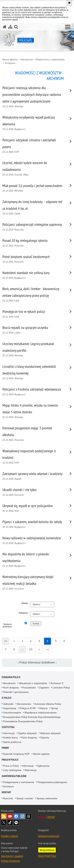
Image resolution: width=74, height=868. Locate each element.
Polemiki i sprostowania (16, 692)
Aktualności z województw (33, 683)
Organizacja (9, 708)
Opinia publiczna (12, 742)
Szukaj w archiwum (7, 625)
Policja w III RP (28, 708)
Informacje (9, 733)
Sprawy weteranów (46, 798)
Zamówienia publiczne (14, 776)
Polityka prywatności (10, 860)
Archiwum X (56, 683)
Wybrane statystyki (50, 733)
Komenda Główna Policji (48, 704)
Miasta (25, 603)
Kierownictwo (24, 704)
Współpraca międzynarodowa (40, 712)
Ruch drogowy (11, 687)
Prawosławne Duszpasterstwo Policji (23, 721)
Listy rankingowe (12, 770)
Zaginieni (44, 687)
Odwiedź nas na (10, 816)
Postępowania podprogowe (52, 782)
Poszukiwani (29, 687)
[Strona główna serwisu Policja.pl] (5, 27)
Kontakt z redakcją (9, 836)
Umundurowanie (12, 712)
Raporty (44, 737)
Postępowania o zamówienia (18, 782)
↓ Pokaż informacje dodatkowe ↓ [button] (37, 662)
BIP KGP (51, 817)
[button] (67, 27)
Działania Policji (11, 677)
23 (29, 648)
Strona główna (10, 59)
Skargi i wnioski (24, 798)
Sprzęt (54, 708)
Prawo (5, 748)
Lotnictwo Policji (61, 687)
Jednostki (8, 704)
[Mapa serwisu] (10, 27)
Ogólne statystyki (27, 733)
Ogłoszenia (43, 765)
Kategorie (23, 613)
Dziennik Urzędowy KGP (16, 754)
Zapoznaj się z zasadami (12, 856)
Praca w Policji (10, 759)
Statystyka (8, 727)
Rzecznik (8, 798)
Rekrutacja (30, 770)
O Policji (6, 698)
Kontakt (6, 792)
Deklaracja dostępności (48, 836)
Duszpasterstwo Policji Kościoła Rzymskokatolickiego (32, 717)
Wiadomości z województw (50, 59)
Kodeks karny (10, 737)
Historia (43, 708)
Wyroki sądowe (41, 754)
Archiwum (10, 63)
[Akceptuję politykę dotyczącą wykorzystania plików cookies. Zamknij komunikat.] (69, 3)
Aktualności (26, 59)
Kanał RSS (4, 816)
